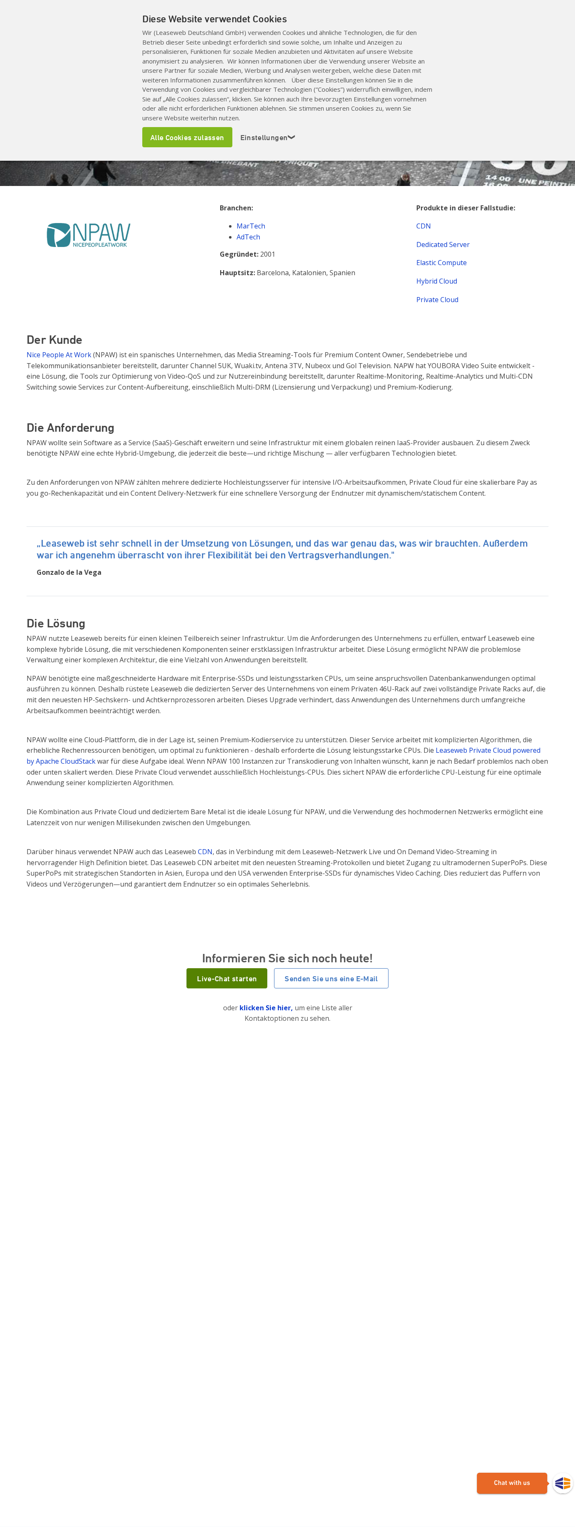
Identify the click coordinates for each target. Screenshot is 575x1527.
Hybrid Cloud (436, 281)
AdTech (248, 237)
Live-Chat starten (227, 978)
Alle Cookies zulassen (187, 137)
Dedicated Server (443, 244)
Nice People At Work (59, 354)
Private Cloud (437, 299)
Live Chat (525, 1483)
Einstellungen (268, 137)
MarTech (251, 226)
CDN (423, 226)
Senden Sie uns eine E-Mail (331, 978)
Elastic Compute (441, 262)
